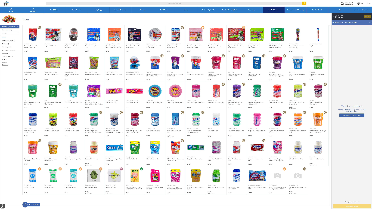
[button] (348, 3)
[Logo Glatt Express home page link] (6, 3)
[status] (341, 15)
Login (369, 3)
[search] (304, 3)
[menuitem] (11, 10)
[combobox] (176, 3)
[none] (33, 39)
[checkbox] (10, 40)
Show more (5, 65)
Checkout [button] (367, 16)
